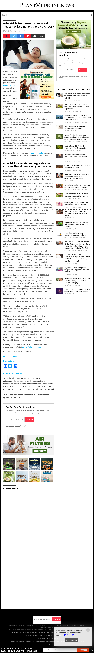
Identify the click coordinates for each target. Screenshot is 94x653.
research (34, 389)
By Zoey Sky (76, 198)
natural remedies (44, 386)
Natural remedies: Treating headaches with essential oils (75, 234)
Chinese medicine (37, 381)
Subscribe (83, 650)
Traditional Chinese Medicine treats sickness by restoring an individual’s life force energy (77, 176)
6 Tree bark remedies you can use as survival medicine (77, 167)
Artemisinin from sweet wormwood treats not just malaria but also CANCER (77, 96)
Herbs (44, 384)
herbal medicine (34, 384)
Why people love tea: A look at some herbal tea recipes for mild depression (76, 107)
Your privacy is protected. (13, 426)
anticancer (39, 378)
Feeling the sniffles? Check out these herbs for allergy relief (75, 147)
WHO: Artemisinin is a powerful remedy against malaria (75, 127)
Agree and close (71, 640)
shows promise (9, 85)
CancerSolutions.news (31, 347)
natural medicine (29, 386)
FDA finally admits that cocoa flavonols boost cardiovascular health (75, 213)
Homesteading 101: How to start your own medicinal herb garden (76, 195)
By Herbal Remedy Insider (79, 250)
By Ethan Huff (76, 100)
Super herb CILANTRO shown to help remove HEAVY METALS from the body (76, 224)
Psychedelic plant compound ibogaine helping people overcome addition (77, 270)
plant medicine (23, 389)
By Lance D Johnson (78, 181)
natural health (15, 386)
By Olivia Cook (77, 111)
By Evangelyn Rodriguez (80, 122)
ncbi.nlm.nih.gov (10, 356)
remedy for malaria (37, 153)
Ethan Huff (20, 31)
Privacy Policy (47, 645)
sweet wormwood (46, 389)
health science (20, 384)
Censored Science (21, 381)
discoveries (8, 384)
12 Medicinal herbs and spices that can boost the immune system (77, 186)
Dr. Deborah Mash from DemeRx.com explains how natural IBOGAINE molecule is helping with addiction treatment (77, 258)
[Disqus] (28, 520)
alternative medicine (25, 378)
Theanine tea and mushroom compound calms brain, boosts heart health (75, 157)
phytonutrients (9, 389)
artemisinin (8, 381)
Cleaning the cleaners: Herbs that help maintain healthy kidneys (76, 204)
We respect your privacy (35, 629)
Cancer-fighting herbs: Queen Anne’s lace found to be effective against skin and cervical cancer (76, 137)
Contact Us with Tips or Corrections (47, 639)
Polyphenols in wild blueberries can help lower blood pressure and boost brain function (77, 118)
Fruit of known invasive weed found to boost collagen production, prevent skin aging (77, 281)
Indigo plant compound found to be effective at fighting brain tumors (77, 290)
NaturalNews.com (10, 361)
